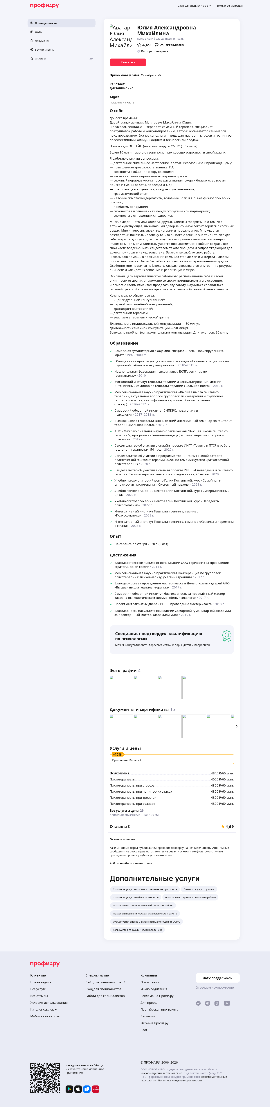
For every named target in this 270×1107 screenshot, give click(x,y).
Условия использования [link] (49, 1002)
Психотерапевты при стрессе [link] (132, 785)
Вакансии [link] (148, 1016)
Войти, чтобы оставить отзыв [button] (131, 863)
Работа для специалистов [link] (105, 996)
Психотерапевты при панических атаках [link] (141, 791)
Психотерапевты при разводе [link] (132, 803)
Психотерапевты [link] (122, 779)
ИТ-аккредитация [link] (154, 989)
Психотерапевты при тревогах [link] (133, 797)
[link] (128, 62)
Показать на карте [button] (122, 102)
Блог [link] (144, 1030)
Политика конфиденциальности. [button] (180, 1080)
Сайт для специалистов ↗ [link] (105, 982)
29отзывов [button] (172, 44)
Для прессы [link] (149, 1002)
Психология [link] (119, 773)
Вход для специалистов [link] (103, 989)
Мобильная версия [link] (45, 1016)
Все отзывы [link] (39, 996)
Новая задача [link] (40, 982)
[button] (62, 23)
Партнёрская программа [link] (159, 1009)
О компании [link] (150, 982)
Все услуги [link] (38, 989)
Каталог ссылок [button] (42, 1009)
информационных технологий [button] (161, 1073)
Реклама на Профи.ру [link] (157, 996)
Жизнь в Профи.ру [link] (154, 1023)
